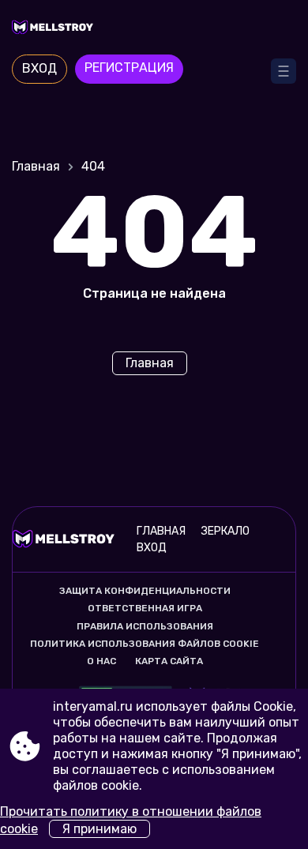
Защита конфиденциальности (145, 590)
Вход (39, 68)
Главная (36, 166)
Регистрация (129, 67)
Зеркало (225, 531)
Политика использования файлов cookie (144, 643)
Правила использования (145, 626)
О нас (101, 661)
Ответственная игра (145, 608)
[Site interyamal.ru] (154, 29)
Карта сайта (169, 661)
